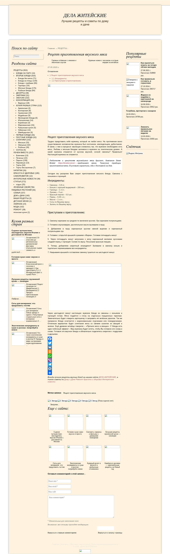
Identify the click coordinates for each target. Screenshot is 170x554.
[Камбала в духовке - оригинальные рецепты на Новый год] (112, 447)
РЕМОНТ (146, 37)
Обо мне (74, 544)
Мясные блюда (24, 88)
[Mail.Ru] (85, 368)
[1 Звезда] (53, 401)
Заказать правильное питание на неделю (146, 130)
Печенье (20, 158)
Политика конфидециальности (105, 544)
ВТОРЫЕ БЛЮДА (23, 76)
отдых (18, 184)
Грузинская (23, 113)
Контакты (65, 544)
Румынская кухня (25, 128)
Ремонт (79, 379)
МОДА (134, 37)
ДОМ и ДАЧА (118, 37)
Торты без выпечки (24, 167)
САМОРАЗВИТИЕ (21, 176)
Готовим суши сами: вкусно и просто (75, 433)
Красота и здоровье (93, 379)
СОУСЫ (19, 150)
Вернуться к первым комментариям (62, 533)
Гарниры (22, 85)
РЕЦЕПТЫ (19, 37)
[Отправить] (85, 373)
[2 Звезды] (63, 401)
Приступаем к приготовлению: (66, 81)
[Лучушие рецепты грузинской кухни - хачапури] (112, 416)
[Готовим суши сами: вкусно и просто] (75, 416)
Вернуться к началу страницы (110, 533)
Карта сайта (84, 544)
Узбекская (22, 130)
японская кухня (20, 212)
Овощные (22, 145)
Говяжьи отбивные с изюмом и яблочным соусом (64, 61)
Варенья (22, 103)
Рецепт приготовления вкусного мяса (67, 75)
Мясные (21, 142)
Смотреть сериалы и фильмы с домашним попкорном (93, 435)
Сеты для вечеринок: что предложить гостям (57, 465)
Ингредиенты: (59, 78)
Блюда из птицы (25, 81)
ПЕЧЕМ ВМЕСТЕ (21, 152)
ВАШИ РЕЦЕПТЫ (21, 198)
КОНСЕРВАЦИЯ (23, 100)
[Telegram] (85, 364)
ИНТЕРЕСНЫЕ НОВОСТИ (79, 37)
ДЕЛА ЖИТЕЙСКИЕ (85, 15)
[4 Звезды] (83, 401)
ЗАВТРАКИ (20, 95)
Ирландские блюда (26, 118)
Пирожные (20, 163)
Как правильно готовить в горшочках (148, 81)
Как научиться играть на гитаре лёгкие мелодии (149, 65)
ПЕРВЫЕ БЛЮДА (23, 135)
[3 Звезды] (73, 401)
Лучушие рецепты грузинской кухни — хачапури (112, 434)
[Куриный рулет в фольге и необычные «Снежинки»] (94, 447)
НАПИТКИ (18, 170)
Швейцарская (24, 132)
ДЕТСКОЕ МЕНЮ (21, 201)
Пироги (19, 160)
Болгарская (23, 110)
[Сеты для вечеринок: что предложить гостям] (57, 447)
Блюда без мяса (25, 78)
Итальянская (23, 120)
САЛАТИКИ (21, 140)
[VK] (85, 347)
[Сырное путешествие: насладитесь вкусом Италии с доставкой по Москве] (57, 416)
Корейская (22, 123)
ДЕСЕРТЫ (20, 93)
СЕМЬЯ (103, 37)
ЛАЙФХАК (18, 204)
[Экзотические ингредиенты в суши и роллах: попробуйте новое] (75, 447)
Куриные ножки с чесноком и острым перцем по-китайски (103, 61)
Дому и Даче (69, 379)
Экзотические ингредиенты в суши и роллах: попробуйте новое (75, 466)
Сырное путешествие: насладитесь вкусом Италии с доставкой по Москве (56, 436)
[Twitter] (85, 343)
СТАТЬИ (17, 181)
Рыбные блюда (24, 90)
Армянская (23, 108)
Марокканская (24, 125)
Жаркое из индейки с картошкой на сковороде (147, 98)
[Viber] (85, 360)
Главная (55, 544)
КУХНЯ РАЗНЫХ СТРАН (26, 105)
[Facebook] (85, 339)
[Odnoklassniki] (85, 351)
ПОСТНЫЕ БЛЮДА (24, 137)
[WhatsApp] (85, 356)
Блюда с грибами (25, 83)
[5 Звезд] (92, 401)
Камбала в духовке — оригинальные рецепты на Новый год (112, 466)
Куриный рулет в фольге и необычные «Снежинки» (94, 466)
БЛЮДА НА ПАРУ (23, 73)
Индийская (22, 115)
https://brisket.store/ (68, 163)
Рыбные (21, 147)
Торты (18, 165)
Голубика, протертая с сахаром (141, 111)
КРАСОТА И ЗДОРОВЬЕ (44, 37)
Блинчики (20, 155)
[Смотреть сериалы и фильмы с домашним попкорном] (94, 416)
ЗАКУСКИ (20, 98)
